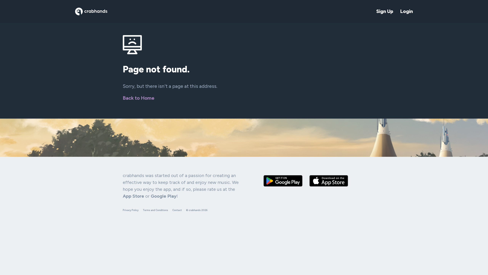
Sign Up (384, 11)
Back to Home (138, 98)
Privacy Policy (131, 210)
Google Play (164, 196)
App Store (133, 196)
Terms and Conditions (155, 210)
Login (406, 11)
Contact (177, 210)
